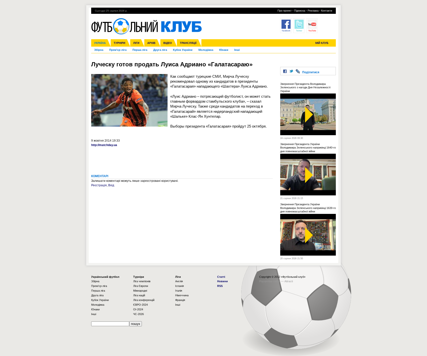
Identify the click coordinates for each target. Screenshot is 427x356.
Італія (178, 290)
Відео (167, 42)
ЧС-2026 (138, 314)
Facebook (285, 25)
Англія (179, 281)
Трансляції (188, 42)
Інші (237, 49)
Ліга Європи (140, 285)
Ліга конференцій (143, 300)
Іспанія (179, 285)
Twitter (298, 25)
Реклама (313, 10)
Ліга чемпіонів (141, 281)
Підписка (299, 10)
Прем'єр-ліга (118, 49)
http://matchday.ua (104, 145)
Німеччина (182, 295)
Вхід (111, 185)
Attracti (288, 281)
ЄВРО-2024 (140, 304)
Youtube (312, 25)
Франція (180, 300)
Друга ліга (160, 49)
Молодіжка (205, 49)
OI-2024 (138, 309)
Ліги (136, 42)
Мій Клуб (321, 42)
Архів (151, 42)
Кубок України (182, 49)
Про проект (285, 10)
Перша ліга (139, 49)
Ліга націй (139, 295)
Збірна (98, 49)
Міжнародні (140, 290)
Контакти (326, 10)
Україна (100, 42)
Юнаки (223, 49)
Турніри (119, 42)
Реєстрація (99, 185)
